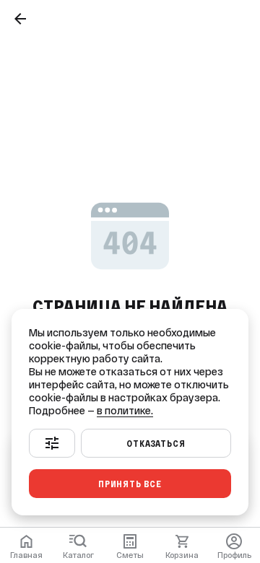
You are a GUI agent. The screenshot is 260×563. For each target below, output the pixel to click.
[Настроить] (52, 443)
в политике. (125, 410)
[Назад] (20, 18)
